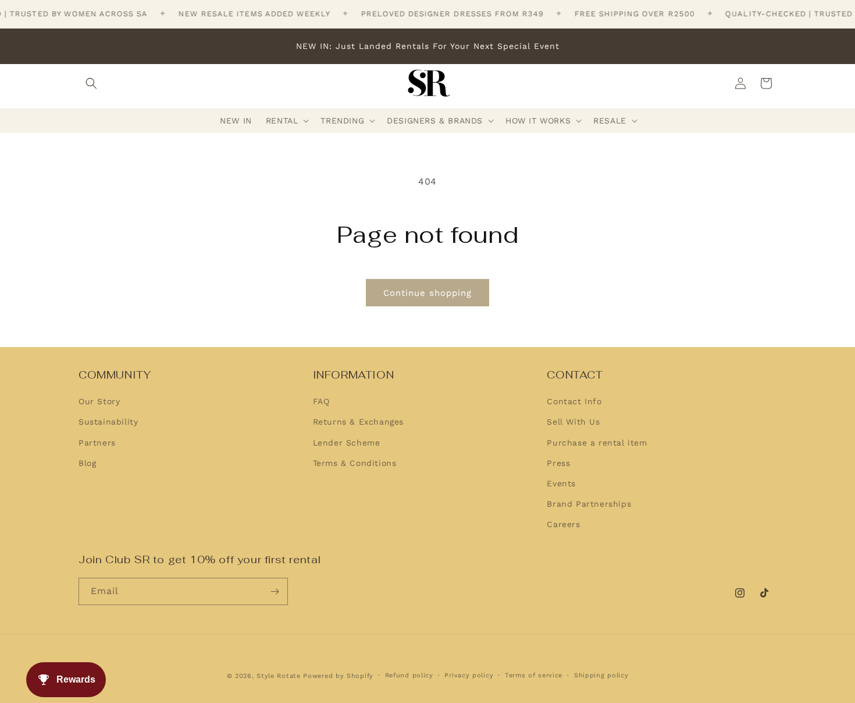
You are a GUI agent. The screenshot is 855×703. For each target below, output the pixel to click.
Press (558, 463)
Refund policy (409, 675)
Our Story (99, 402)
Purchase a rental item (597, 442)
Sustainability (108, 422)
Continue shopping (427, 293)
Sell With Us (573, 422)
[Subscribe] (274, 591)
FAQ (321, 402)
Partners (97, 442)
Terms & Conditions (355, 463)
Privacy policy (468, 675)
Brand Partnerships (589, 504)
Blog (87, 463)
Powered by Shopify (338, 676)
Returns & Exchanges (358, 422)
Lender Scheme (346, 442)
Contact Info (574, 402)
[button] (91, 83)
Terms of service (533, 675)
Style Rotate (279, 676)
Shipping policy (601, 675)
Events (561, 483)
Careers (563, 524)
